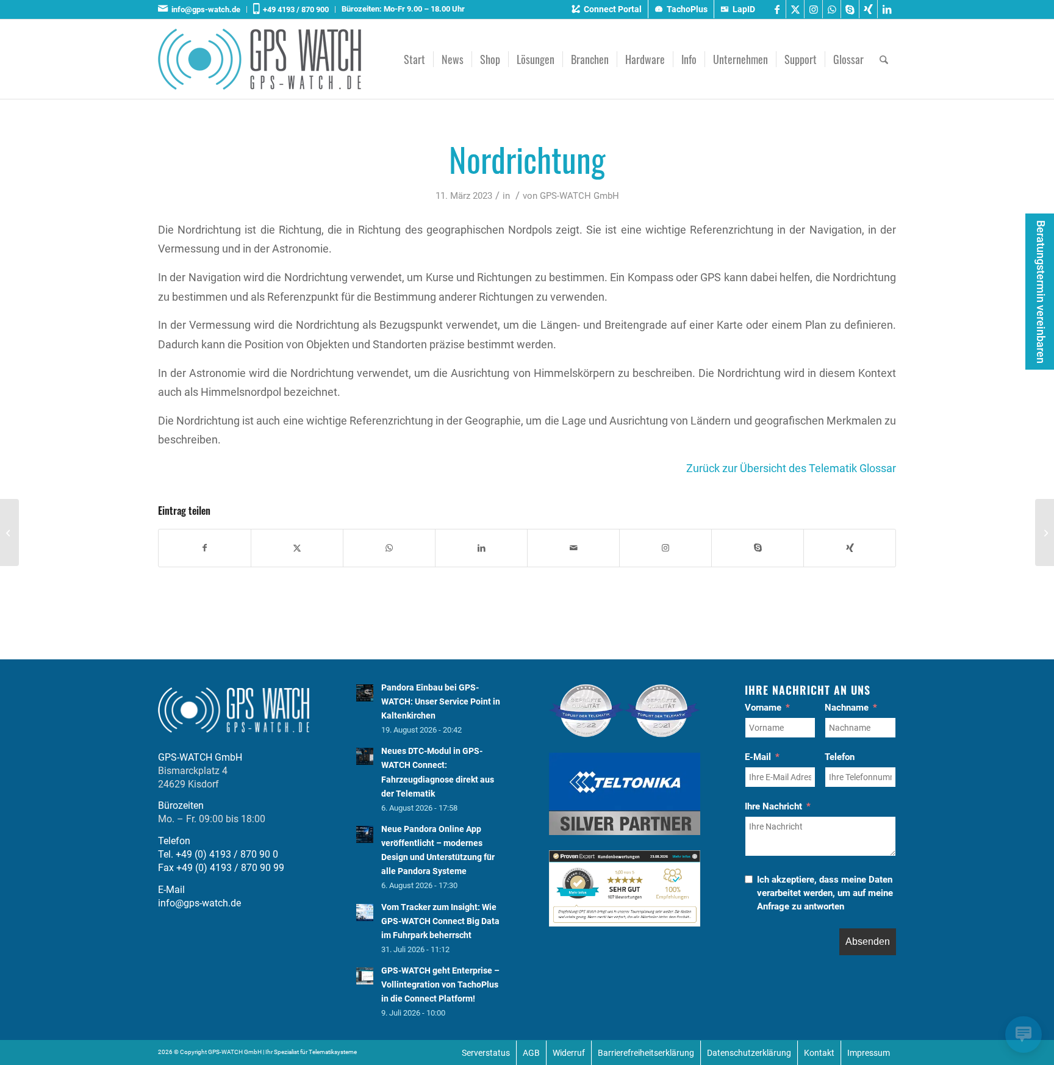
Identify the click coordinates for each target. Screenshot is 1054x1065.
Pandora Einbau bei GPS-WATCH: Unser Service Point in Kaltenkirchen (440, 701)
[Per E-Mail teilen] (573, 548)
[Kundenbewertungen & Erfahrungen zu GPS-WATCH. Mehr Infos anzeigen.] (624, 923)
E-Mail (758, 756)
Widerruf (569, 1053)
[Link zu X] (795, 9)
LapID (744, 9)
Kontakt (819, 1053)
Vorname (763, 707)
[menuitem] (202, 9)
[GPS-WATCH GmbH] (259, 59)
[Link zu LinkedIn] (887, 9)
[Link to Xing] (849, 548)
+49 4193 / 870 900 (294, 9)
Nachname (847, 707)
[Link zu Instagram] (813, 9)
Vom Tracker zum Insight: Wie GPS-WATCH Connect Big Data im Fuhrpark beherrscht (440, 921)
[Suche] (884, 59)
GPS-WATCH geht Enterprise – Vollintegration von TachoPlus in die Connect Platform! (440, 984)
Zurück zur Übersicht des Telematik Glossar (791, 468)
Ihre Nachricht (773, 806)
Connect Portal (613, 9)
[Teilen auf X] (297, 548)
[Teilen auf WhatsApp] (389, 548)
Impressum (868, 1053)
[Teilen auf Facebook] (205, 548)
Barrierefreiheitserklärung (646, 1053)
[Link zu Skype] (850, 9)
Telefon (840, 756)
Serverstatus (486, 1053)
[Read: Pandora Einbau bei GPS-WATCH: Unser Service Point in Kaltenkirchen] (365, 693)
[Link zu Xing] (868, 9)
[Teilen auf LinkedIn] (481, 548)
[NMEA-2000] (9, 532)
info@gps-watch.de (204, 9)
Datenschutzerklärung (749, 1053)
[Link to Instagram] (665, 548)
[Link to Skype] (757, 548)
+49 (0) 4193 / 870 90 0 (227, 854)
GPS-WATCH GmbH (579, 195)
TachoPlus (687, 9)
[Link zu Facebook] (777, 9)
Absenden (867, 941)
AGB (531, 1053)
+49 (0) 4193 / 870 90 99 (230, 867)
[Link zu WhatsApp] (832, 9)
